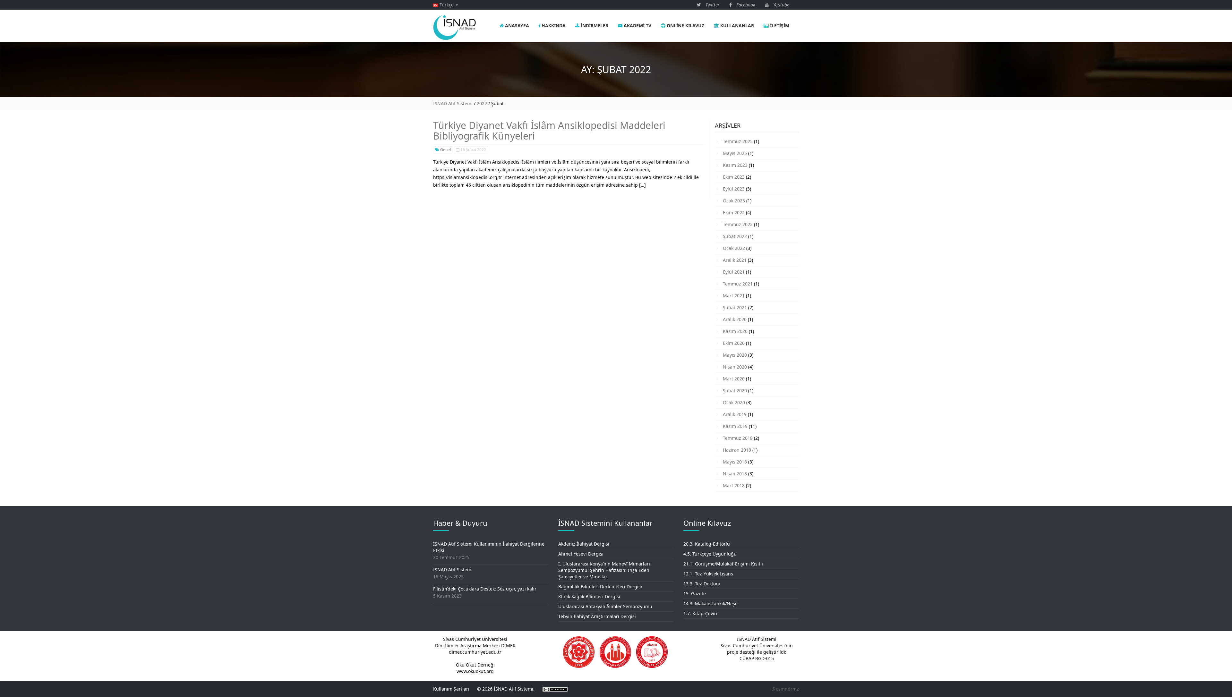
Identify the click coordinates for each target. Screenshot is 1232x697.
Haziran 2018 (737, 450)
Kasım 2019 (735, 426)
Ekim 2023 (734, 177)
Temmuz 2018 (738, 438)
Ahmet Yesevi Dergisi (580, 554)
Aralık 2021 (735, 260)
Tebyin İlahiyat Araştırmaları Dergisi (597, 616)
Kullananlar (736, 25)
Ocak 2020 (734, 402)
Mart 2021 (734, 296)
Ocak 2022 (734, 248)
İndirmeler (593, 25)
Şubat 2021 (735, 307)
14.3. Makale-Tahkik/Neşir (710, 603)
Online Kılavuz (684, 25)
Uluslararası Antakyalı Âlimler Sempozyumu (605, 606)
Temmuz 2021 (738, 284)
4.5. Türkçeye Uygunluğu (710, 554)
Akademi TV (636, 25)
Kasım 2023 (735, 165)
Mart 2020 (734, 379)
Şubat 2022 (735, 236)
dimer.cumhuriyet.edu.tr (475, 652)
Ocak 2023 (734, 201)
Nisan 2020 (735, 367)
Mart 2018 (734, 485)
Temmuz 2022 (738, 224)
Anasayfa (516, 25)
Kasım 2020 (735, 331)
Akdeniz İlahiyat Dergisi (583, 544)
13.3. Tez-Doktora (701, 584)
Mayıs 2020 (735, 355)
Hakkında (553, 25)
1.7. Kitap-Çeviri (700, 613)
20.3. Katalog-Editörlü (706, 544)
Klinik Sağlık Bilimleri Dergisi (589, 596)
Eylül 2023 (734, 189)
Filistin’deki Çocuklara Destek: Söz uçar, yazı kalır (484, 589)
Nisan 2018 (735, 474)
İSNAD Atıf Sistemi (453, 569)
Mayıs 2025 (735, 153)
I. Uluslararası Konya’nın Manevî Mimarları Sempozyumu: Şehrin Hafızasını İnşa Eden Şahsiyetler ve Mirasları (604, 570)
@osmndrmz (785, 689)
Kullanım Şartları (451, 689)
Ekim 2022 (734, 212)
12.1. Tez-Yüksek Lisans (708, 574)
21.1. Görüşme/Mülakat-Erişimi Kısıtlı (723, 564)
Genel (445, 149)
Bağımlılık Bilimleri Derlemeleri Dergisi (600, 586)
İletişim (779, 25)
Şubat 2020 (735, 390)
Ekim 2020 (734, 343)
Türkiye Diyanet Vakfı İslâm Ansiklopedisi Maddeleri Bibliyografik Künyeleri (549, 130)
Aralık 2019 (735, 414)
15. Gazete (694, 594)
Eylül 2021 (734, 272)
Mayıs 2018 (735, 462)
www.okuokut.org (475, 671)
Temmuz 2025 (738, 141)
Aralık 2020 (735, 319)
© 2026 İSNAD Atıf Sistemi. (506, 689)
